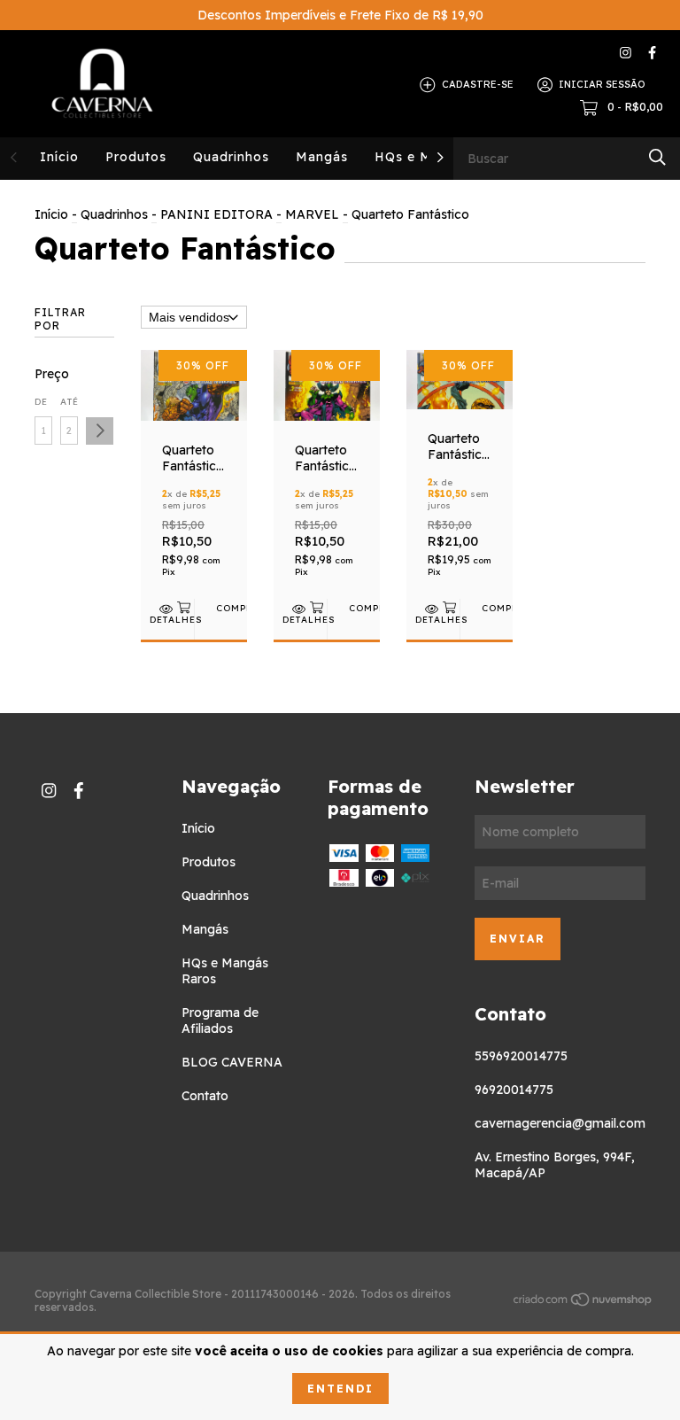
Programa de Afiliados (220, 1020)
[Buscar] (657, 157)
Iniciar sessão (602, 84)
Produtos (135, 157)
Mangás (322, 157)
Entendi (340, 1388)
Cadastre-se (478, 84)
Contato (205, 1096)
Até (69, 401)
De (41, 401)
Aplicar (99, 431)
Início (59, 157)
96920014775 (514, 1090)
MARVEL (312, 214)
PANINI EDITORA (216, 214)
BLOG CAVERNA (232, 1062)
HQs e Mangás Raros (225, 971)
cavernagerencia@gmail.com (560, 1123)
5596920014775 (521, 1056)
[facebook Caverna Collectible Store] (652, 52)
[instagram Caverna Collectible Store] (625, 52)
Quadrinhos (231, 157)
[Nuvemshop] (583, 1302)
